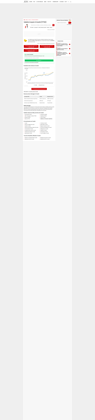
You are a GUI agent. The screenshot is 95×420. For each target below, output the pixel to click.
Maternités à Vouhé (44, 124)
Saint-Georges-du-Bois (42, 27)
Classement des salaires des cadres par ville (31, 46)
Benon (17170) (27, 118)
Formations (60, 41)
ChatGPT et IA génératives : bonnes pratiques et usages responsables (62, 44)
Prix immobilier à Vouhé (44, 133)
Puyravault (36, 27)
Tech (34, 1)
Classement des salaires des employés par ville (31, 50)
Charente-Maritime (35, 19)
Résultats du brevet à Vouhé (45, 137)
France (30, 19)
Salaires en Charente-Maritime (46, 118)
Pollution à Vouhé (43, 130)
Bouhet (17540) (27, 117)
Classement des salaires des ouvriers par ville (47, 46)
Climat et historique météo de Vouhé (31, 127)
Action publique (39, 1)
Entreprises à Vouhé (44, 131)
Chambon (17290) (43, 114)
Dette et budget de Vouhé (29, 124)
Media (45, 1)
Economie (61, 1)
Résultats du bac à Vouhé (29, 139)
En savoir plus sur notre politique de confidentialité (31, 62)
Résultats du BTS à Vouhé (44, 139)
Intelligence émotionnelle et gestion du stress (62, 48)
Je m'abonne (38, 60)
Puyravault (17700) (28, 114)
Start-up (49, 1)
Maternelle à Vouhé (28, 133)
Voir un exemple (69, 24)
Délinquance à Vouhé (44, 128)
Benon (51, 27)
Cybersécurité (55, 1)
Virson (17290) (42, 117)
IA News (30, 1)
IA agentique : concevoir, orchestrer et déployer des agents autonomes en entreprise (62, 53)
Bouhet (48, 27)
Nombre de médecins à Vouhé (46, 127)
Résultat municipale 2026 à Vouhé (31, 137)
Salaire (27, 19)
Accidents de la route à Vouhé (30, 130)
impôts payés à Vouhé (34, 91)
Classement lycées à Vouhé (30, 131)
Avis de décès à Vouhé (29, 128)
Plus (66, 1)
